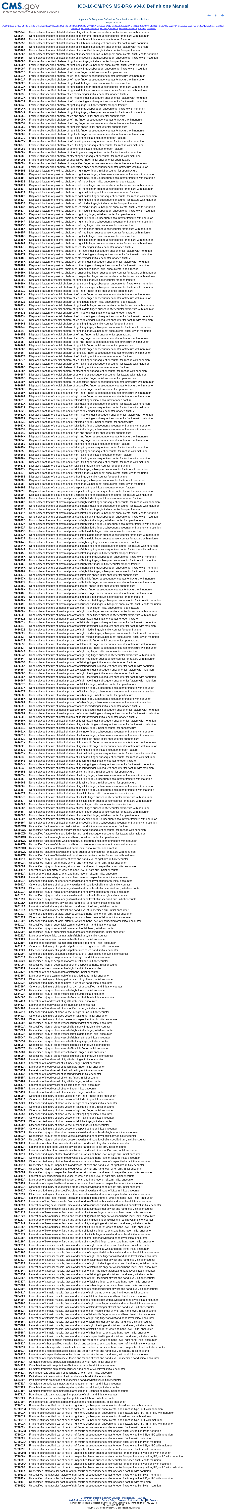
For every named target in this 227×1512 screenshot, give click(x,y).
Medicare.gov (128, 1498)
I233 (43, 26)
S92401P (132, 28)
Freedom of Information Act (131, 1500)
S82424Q (104, 28)
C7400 (18, 26)
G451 (38, 26)
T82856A (151, 28)
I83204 (49, 26)
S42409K (144, 26)
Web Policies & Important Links (84, 1500)
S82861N (113, 28)
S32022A (125, 26)
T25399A (142, 28)
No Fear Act (152, 1500)
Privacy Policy (109, 1500)
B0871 (11, 26)
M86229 (82, 26)
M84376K (73, 26)
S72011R (210, 26)
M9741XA (91, 26)
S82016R (85, 28)
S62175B (191, 26)
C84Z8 (25, 26)
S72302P (220, 26)
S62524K (201, 26)
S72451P (75, 28)
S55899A (182, 26)
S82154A (94, 28)
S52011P (154, 26)
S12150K (116, 26)
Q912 (108, 26)
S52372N (173, 26)
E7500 (32, 26)
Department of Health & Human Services (100, 1498)
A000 (4, 26)
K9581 (56, 26)
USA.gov (141, 1498)
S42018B (135, 26)
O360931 (101, 26)
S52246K (163, 26)
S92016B (123, 28)
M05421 (64, 26)
